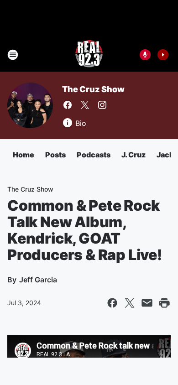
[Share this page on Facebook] (112, 303)
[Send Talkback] (145, 54)
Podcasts (93, 154)
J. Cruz (133, 154)
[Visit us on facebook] (67, 104)
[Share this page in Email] (147, 303)
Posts (55, 154)
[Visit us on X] (84, 104)
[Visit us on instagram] (102, 104)
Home (23, 154)
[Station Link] (89, 54)
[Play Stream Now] (162, 54)
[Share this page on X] (129, 303)
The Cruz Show (93, 89)
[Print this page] (164, 303)
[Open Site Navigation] (12, 54)
